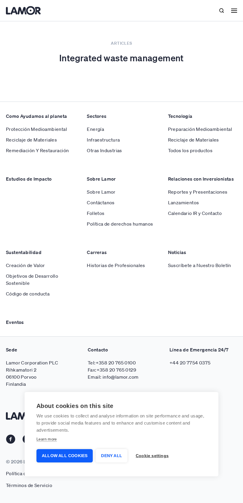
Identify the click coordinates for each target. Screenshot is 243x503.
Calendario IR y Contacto (195, 213)
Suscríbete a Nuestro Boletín (199, 265)
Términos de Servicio (29, 485)
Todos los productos (190, 150)
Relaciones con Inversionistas (201, 179)
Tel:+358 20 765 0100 (112, 363)
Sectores (96, 116)
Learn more (46, 439)
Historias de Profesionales (116, 265)
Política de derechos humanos (120, 224)
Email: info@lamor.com (113, 377)
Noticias (177, 252)
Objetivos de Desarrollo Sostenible (32, 279)
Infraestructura (103, 140)
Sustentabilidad (23, 252)
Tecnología (180, 116)
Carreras (97, 252)
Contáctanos (100, 202)
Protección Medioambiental (36, 129)
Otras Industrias (104, 150)
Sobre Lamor (101, 179)
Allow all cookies (64, 456)
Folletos (95, 213)
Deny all (111, 456)
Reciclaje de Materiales (31, 140)
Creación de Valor (25, 265)
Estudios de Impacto (29, 179)
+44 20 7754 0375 (190, 363)
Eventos (15, 322)
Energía (95, 129)
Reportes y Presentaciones (198, 192)
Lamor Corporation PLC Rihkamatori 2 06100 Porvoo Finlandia (32, 373)
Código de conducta (27, 294)
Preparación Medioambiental (200, 129)
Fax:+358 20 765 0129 (112, 370)
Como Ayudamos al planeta (36, 116)
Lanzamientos (183, 202)
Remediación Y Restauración (37, 150)
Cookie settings (152, 456)
